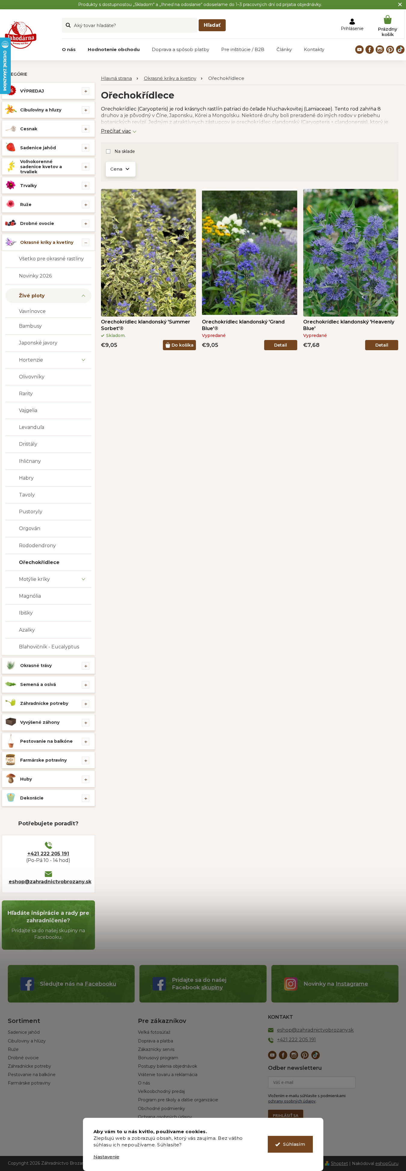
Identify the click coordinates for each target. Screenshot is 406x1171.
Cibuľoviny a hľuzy (40, 110)
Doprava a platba (155, 1041)
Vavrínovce (32, 311)
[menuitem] (69, 49)
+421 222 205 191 (48, 854)
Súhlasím (294, 1144)
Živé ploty (32, 296)
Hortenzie (31, 360)
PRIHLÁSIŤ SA (285, 1115)
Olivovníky (31, 377)
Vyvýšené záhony (40, 722)
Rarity (26, 393)
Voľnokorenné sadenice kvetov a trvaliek (41, 166)
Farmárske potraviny (43, 760)
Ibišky (26, 613)
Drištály (28, 444)
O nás (144, 1083)
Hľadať (212, 25)
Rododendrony (37, 545)
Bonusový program (158, 1057)
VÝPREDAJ (32, 91)
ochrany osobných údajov (292, 1101)
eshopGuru (386, 1163)
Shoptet (339, 1163)
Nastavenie (106, 1156)
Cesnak (28, 129)
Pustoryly (30, 511)
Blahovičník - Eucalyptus (49, 647)
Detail (280, 345)
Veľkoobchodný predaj (161, 1091)
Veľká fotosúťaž (154, 1032)
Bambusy (30, 326)
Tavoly (27, 495)
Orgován (29, 528)
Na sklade (124, 151)
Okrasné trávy (36, 665)
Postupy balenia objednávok (167, 1066)
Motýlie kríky (34, 579)
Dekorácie (32, 798)
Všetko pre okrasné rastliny (51, 259)
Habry (26, 478)
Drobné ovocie (37, 223)
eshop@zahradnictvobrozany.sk (48, 881)
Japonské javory (38, 343)
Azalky (27, 630)
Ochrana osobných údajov (165, 1117)
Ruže (26, 204)
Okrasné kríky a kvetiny (46, 242)
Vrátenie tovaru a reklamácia (167, 1074)
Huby (26, 779)
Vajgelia (28, 410)
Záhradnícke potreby (44, 703)
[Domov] (119, 78)
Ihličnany (30, 461)
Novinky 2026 (35, 276)
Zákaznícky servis (156, 1049)
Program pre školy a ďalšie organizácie (178, 1100)
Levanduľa (31, 427)
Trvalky (28, 185)
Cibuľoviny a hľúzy (27, 1041)
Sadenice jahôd (38, 147)
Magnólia (30, 596)
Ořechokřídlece (39, 562)
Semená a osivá (38, 684)
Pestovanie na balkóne (46, 741)
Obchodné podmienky (161, 1108)
